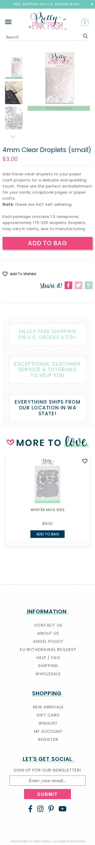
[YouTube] (63, 808)
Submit (47, 794)
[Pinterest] (51, 808)
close (92, 4)
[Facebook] (30, 808)
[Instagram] (40, 808)
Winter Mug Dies (47, 509)
